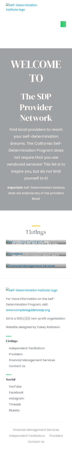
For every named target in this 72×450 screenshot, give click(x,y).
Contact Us (17, 366)
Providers (16, 354)
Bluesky (14, 410)
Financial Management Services (36, 224)
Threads (15, 404)
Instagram (16, 398)
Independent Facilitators (27, 348)
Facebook (16, 392)
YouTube (15, 386)
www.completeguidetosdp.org (28, 310)
